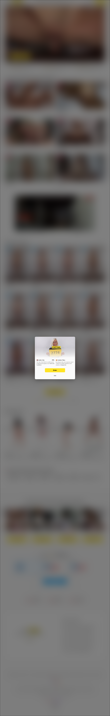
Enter (55, 370)
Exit (55, 375)
